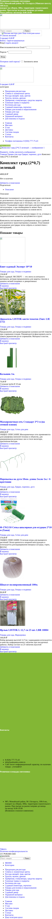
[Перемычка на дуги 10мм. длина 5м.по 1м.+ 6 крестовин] (12, 474)
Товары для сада (14, 154)
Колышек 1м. (7, 374)
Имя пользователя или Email (13, 47)
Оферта (3, 849)
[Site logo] (25, 28)
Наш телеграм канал (31, 33)
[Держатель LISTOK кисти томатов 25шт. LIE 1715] (12, 314)
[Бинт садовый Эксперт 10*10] (12, 262)
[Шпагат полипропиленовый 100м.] (12, 580)
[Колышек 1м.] (12, 369)
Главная (3, 154)
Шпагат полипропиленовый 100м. (19, 584)
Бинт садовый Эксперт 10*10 (16, 266)
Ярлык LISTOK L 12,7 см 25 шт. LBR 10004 (24, 630)
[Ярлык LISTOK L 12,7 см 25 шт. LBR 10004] (12, 625)
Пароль (4, 52)
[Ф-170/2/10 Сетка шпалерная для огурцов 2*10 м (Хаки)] (12, 522)
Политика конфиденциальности (14, 851)
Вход (3, 57)
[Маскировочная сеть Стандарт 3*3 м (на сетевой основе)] (12, 417)
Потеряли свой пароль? (10, 61)
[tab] (9, 189)
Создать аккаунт (11, 43)
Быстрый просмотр (8, 288)
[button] (4, 286)
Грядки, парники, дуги (32, 154)
